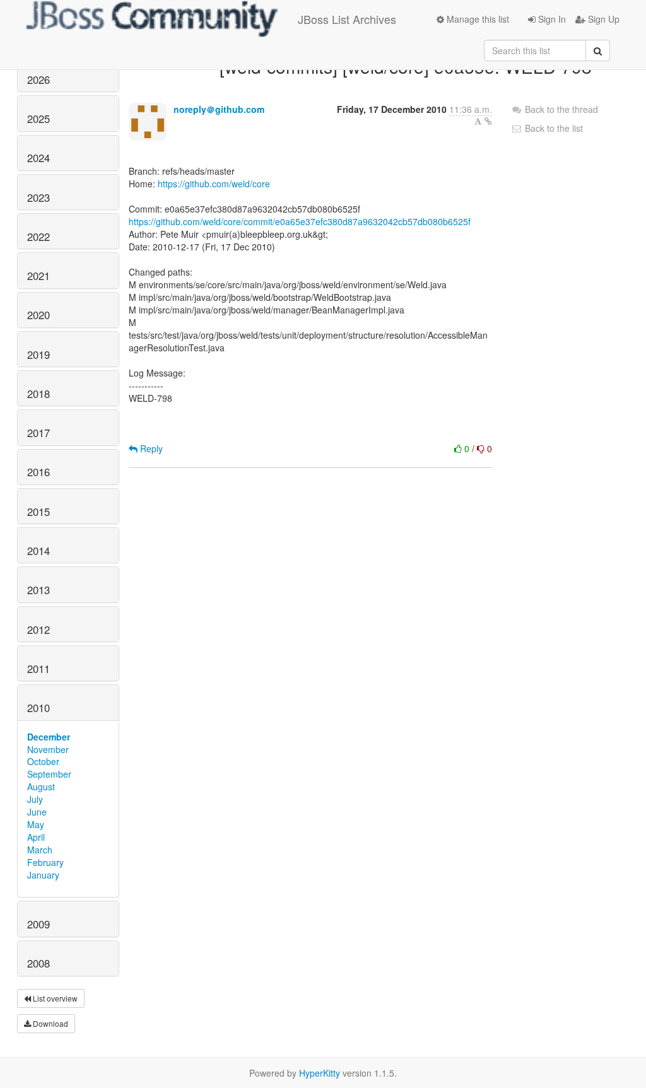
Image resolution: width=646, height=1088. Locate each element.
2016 (38, 471)
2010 (38, 707)
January (43, 875)
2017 (38, 432)
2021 (38, 275)
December (48, 736)
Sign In (551, 19)
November (48, 749)
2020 (38, 314)
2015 (38, 511)
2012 (38, 629)
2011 (38, 668)
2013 (38, 589)
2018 (38, 393)
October (43, 761)
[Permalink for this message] (488, 121)
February (45, 862)
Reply (150, 448)
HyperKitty (319, 1073)
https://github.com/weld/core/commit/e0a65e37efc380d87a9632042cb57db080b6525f (300, 221)
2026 (38, 79)
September (49, 774)
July (35, 799)
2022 (38, 236)
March (39, 849)
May (35, 824)
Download (49, 1023)
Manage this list (476, 19)
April (36, 837)
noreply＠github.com (218, 109)
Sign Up (602, 19)
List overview (54, 998)
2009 (38, 924)
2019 (38, 354)
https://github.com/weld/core (214, 183)
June (37, 811)
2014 (38, 550)
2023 (38, 197)
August (41, 786)
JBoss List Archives (347, 19)
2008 (38, 963)
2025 (38, 118)
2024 (38, 157)
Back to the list (552, 128)
